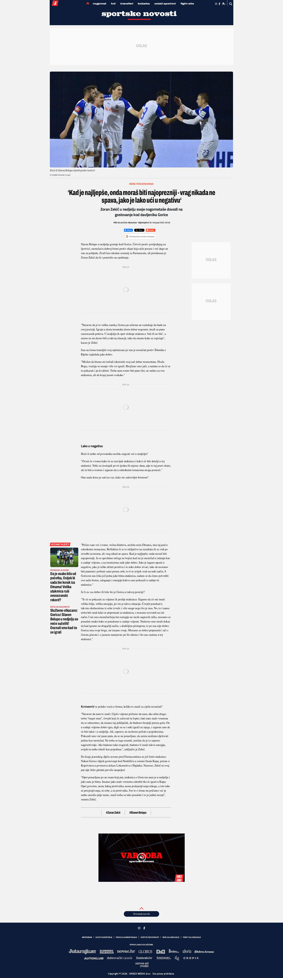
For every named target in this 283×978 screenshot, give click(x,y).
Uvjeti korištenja (104, 937)
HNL (113, 3)
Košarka (144, 3)
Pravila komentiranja (126, 937)
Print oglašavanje (192, 937)
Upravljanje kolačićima (141, 945)
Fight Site (187, 3)
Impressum (87, 937)
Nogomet (99, 3)
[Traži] (230, 4)
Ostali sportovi (165, 3)
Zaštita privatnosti (150, 937)
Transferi (126, 3)
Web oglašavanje (171, 937)
